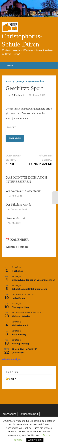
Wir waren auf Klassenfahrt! (23, 191)
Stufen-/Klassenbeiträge (28, 81)
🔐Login (11, 378)
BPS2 (8, 81)
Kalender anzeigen (11, 359)
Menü (10, 65)
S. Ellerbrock (18, 95)
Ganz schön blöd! (17, 218)
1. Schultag (17, 271)
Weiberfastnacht (20, 325)
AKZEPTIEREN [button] (35, 440)
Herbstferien (18, 298)
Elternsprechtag (20, 307)
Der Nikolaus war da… (20, 204)
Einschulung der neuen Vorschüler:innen (33, 280)
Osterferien (18, 352)
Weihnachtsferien (21, 316)
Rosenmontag (19, 334)
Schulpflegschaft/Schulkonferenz (29, 289)
